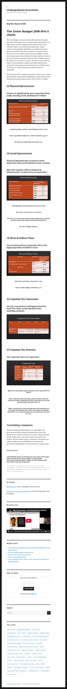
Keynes (9, 469)
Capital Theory (44, 633)
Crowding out (26, 636)
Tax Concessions (34, 469)
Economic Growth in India (29, 640)
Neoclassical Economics (27, 664)
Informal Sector (37, 653)
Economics (38, 466)
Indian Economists (27, 650)
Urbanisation (45, 671)
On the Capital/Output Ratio (17, 557)
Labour (9, 660)
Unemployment (11, 467)
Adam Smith (11, 629)
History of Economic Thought (28, 647)
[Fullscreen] (48, 531)
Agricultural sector (20, 466)
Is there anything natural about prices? (21, 552)
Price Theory (39, 667)
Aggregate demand (23, 629)
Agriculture (19, 467)
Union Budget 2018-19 (17, 471)
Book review (21, 633)
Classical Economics (13, 636)
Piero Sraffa (40, 664)
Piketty (13, 469)
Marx (40, 660)
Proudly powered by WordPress (31, 684)
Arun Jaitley (26, 467)
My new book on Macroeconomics (19, 555)
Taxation (9, 471)
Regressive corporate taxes (22, 469)
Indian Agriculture (13, 650)
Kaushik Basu (21, 657)
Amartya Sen (11, 633)
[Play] (9, 531)
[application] (29, 520)
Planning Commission (21, 667)
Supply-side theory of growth (17, 671)
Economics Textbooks (14, 643)
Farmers (39, 643)
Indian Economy (40, 650)
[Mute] (46, 531)
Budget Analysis (32, 633)
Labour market (19, 660)
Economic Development (41, 636)
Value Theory (11, 674)
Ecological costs (45, 467)
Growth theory (12, 647)
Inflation (27, 653)
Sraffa (48, 667)
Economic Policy (30, 466)
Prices (32, 667)
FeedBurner (33, 594)
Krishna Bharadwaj (40, 657)
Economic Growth (13, 640)
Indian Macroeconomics (15, 653)
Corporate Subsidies (34, 467)
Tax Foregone (43, 469)
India (42, 466)
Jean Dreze (11, 657)
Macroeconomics (31, 660)
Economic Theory (29, 643)
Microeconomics (12, 664)
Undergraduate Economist (22, 10)
